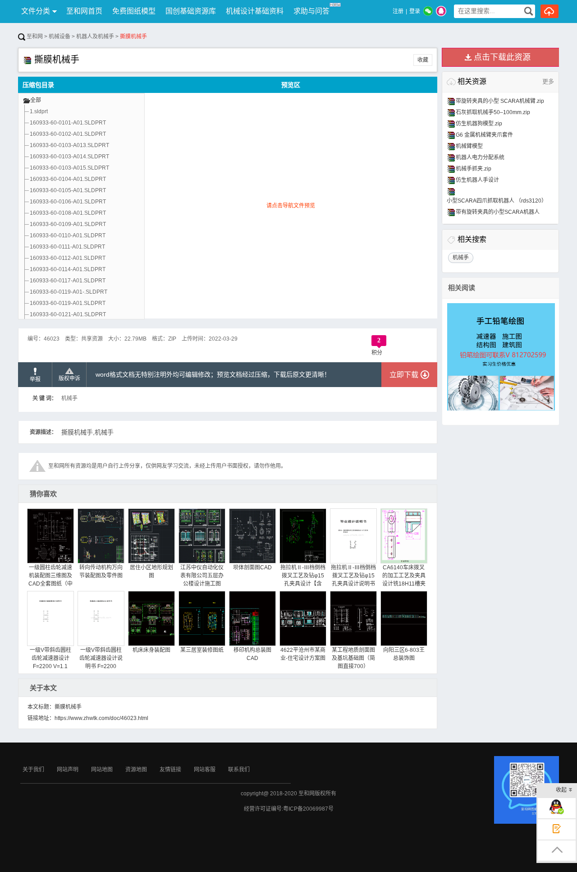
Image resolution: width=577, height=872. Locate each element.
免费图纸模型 (134, 11)
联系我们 (239, 769)
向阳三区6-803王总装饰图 (404, 654)
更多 (548, 81)
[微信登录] (428, 11)
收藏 (422, 60)
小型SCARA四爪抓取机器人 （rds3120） (497, 201)
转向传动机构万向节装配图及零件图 (101, 571)
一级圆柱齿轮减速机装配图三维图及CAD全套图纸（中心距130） (50, 579)
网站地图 (102, 769)
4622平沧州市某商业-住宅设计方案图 (302, 654)
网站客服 (204, 769)
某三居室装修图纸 (202, 650)
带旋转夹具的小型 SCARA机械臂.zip (500, 101)
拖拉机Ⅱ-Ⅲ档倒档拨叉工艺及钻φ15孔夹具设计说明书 (353, 575)
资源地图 (136, 769)
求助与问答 (311, 11)
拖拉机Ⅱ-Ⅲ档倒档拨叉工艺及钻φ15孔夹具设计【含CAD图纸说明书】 (302, 579)
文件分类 (35, 11)
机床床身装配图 (151, 650)
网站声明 (67, 769)
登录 (414, 11)
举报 (35, 379)
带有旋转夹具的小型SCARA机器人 (498, 212)
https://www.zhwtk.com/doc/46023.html (101, 718)
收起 (561, 790)
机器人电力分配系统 (480, 157)
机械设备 (59, 36)
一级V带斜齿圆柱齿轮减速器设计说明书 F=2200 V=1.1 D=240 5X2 (101, 662)
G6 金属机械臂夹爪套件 (484, 135)
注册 (398, 11)
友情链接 (170, 769)
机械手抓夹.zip (473, 169)
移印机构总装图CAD (252, 654)
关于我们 (33, 769)
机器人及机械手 (95, 36)
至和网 (34, 36)
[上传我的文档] (549, 11)
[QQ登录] (441, 11)
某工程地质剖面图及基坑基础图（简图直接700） (353, 658)
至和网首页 (84, 11)
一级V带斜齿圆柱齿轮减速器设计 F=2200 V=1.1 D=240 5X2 (50, 662)
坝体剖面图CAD (252, 567)
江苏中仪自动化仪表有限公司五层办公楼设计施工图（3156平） (202, 579)
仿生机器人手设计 (477, 180)
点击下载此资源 (502, 57)
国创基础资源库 (190, 11)
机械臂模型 (469, 146)
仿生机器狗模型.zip (479, 123)
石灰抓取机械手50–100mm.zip (493, 112)
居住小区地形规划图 (151, 571)
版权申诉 (69, 378)
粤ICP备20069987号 (308, 809)
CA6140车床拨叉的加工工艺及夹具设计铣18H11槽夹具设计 (404, 579)
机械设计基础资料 (255, 11)
